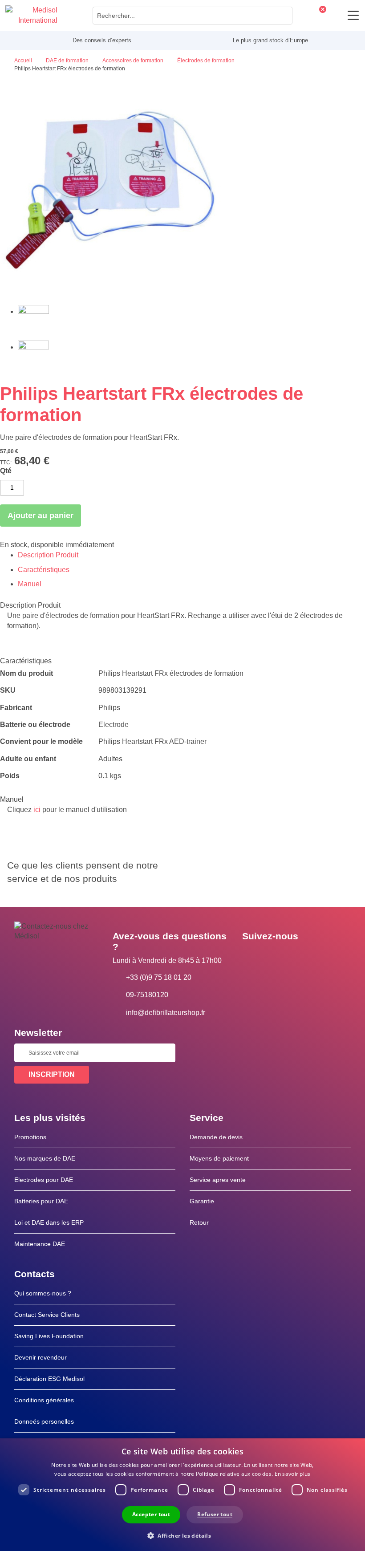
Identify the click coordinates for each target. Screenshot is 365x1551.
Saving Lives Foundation (49, 1336)
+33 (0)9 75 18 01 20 (158, 977)
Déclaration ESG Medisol (49, 1378)
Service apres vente (218, 1179)
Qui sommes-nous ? (42, 1293)
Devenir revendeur (40, 1357)
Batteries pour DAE (41, 1201)
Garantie (202, 1201)
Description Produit (48, 555)
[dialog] (182, 1494)
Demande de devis (216, 1137)
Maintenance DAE (39, 1243)
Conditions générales (44, 1400)
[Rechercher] (283, 15)
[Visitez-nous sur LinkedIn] (277, 956)
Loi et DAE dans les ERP (49, 1222)
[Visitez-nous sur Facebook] (251, 956)
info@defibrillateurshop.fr (165, 1012)
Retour (199, 1222)
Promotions (30, 1137)
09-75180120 (147, 995)
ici (37, 809)
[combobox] (192, 15)
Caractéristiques (43, 569)
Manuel (29, 584)
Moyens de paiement (219, 1158)
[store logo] (31, 15)
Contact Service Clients (47, 1314)
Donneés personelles (44, 1421)
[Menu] (353, 15)
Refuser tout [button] (214, 1514)
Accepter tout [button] (151, 1514)
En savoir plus (293, 1474)
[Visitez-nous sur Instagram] (303, 956)
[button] (182, 1535)
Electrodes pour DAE (43, 1179)
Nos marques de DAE (44, 1158)
